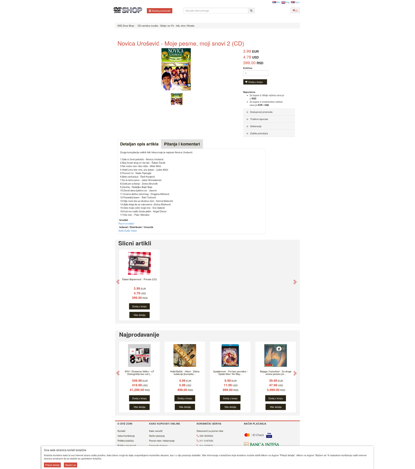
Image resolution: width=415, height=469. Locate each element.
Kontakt (121, 431)
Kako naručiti (155, 431)
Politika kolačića (126, 440)
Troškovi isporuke (259, 119)
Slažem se (70, 465)
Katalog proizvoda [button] (161, 10)
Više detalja (139, 315)
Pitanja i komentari (182, 144)
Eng (287, 2)
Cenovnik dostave (158, 445)
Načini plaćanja (157, 435)
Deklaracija (255, 126)
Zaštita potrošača (259, 133)
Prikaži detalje (52, 465)
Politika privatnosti (127, 445)
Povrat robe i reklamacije (162, 440)
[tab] (269, 111)
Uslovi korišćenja (126, 435)
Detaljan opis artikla (139, 144)
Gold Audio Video (128, 230)
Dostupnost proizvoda (261, 112)
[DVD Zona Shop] (127, 10)
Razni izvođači (126, 223)
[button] (118, 282)
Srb (278, 2)
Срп (297, 2)
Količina (247, 68)
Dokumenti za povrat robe (210, 431)
